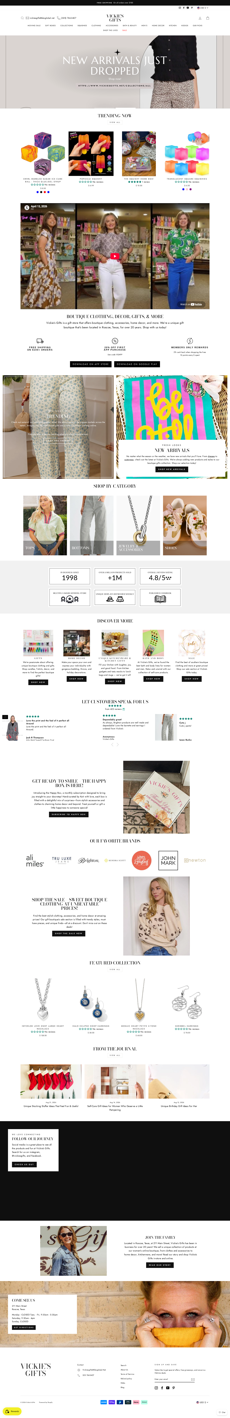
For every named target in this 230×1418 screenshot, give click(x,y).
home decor (138, 323)
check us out (24, 1164)
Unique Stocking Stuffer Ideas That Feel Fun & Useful (51, 1106)
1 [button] (104, 108)
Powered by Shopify (45, 1402)
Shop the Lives (110, 30)
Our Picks (197, 25)
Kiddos (184, 25)
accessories (184, 1250)
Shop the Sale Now (69, 933)
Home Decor (158, 25)
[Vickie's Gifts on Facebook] (162, 1387)
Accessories (112, 25)
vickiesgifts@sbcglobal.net (42, 18)
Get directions (24, 1327)
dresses (211, 456)
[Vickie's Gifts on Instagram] (156, 1387)
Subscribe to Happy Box (69, 814)
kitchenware (144, 1254)
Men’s (144, 25)
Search (123, 1365)
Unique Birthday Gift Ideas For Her (179, 1106)
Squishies (82, 25)
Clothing (96, 25)
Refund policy (126, 1378)
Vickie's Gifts (115, 18)
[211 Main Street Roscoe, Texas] (115, 1314)
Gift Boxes (50, 25)
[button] (38, 184)
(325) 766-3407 (68, 18)
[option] (115, 2)
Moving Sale (34, 25)
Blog (122, 1387)
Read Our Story (160, 1265)
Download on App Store (91, 364)
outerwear (129, 459)
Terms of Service (127, 1374)
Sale (124, 30)
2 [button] (126, 108)
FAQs (123, 1383)
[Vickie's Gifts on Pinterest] (173, 1387)
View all (115, 122)
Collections (66, 25)
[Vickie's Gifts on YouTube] (167, 1387)
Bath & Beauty (130, 25)
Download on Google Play (137, 364)
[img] (115, 706)
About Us (124, 1369)
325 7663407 (88, 1375)
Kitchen (173, 25)
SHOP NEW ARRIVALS (171, 469)
